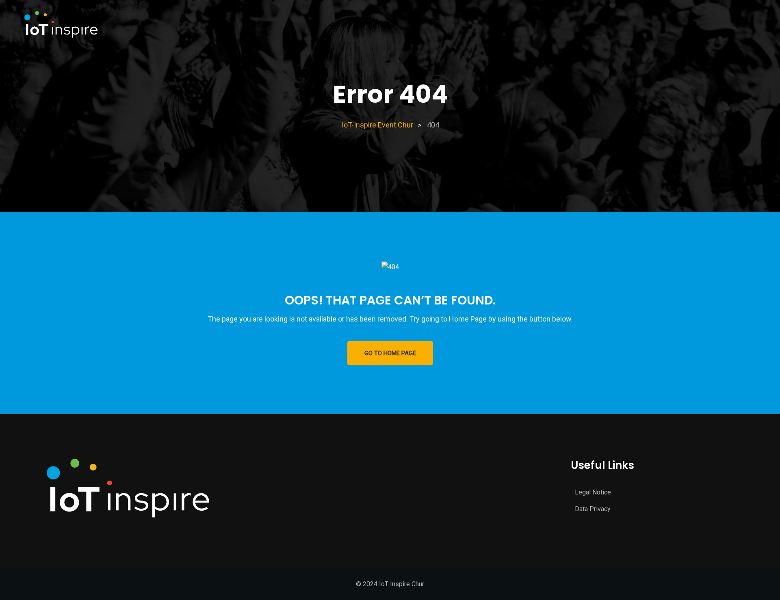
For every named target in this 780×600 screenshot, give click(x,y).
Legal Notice (593, 492)
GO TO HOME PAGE (390, 353)
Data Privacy (593, 509)
